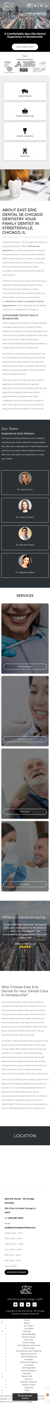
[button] (6, 937)
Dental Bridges (25, 666)
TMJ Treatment (29, 1368)
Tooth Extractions (29, 1354)
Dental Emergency (29, 1362)
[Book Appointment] (29, 6)
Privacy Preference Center (47, 1395)
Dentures (25, 811)
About (27, 1323)
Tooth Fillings (29, 1342)
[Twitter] (28, 1304)
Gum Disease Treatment (28, 1345)
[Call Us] (35, 6)
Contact (27, 1393)
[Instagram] (35, 1304)
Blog (27, 1390)
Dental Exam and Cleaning (28, 1351)
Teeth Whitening (29, 1356)
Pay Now (29, 1379)
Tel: (14, 1218)
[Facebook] (15, 1304)
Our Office (28, 1328)
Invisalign (25, 884)
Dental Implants (28, 1371)
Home (27, 1320)
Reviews (27, 1373)
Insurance (28, 1387)
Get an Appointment (25, 47)
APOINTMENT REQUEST (16, 1272)
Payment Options (28, 1382)
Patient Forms (28, 1385)
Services (27, 1331)
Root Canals (28, 1348)
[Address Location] (41, 6)
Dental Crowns (25, 739)
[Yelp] (22, 1304)
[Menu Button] (46, 6)
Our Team (28, 1326)
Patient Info (26, 1376)
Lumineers (29, 1365)
